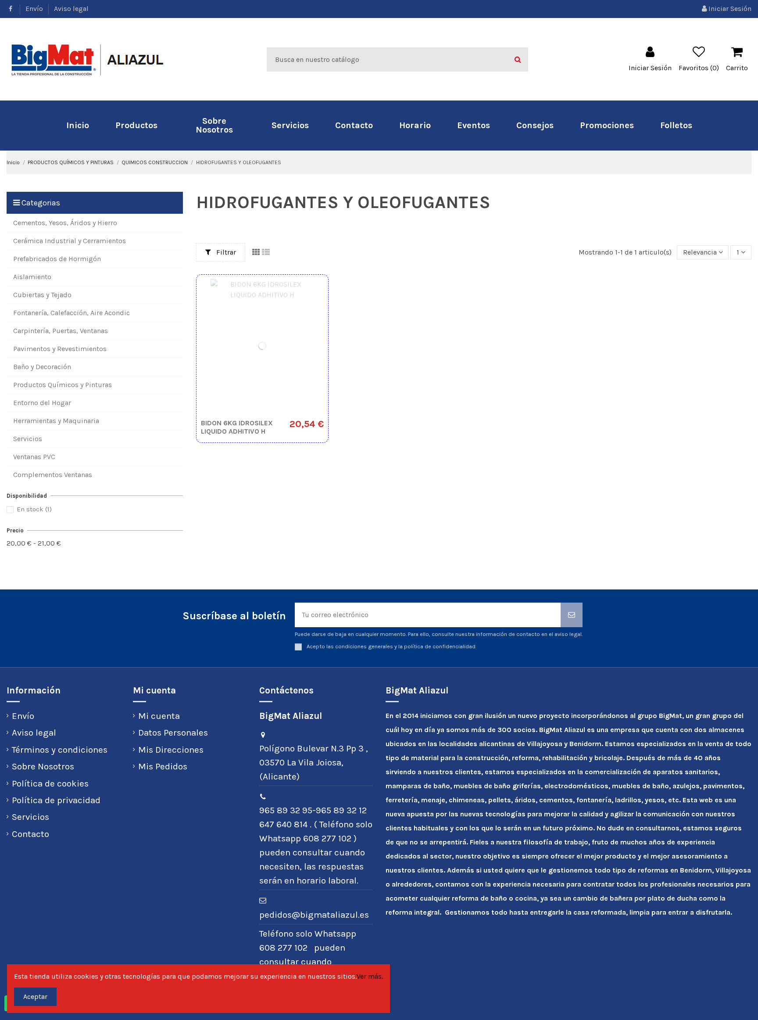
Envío (35, 8)
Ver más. (370, 976)
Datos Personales (173, 732)
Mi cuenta (159, 716)
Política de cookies (50, 783)
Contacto (30, 834)
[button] (136, 126)
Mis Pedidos (162, 766)
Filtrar (225, 252)
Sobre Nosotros (43, 766)
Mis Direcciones (171, 749)
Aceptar (35, 996)
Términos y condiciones (59, 749)
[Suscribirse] (572, 615)
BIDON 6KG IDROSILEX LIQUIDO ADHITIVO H (237, 427)
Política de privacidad (56, 800)
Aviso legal (71, 8)
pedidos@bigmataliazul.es (314, 914)
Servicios (30, 817)
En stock (34, 509)
